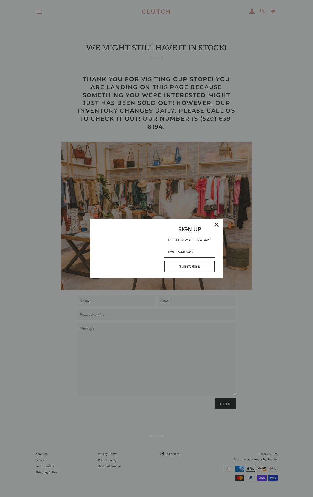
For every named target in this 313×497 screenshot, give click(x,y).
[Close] (217, 224)
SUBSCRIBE (189, 266)
